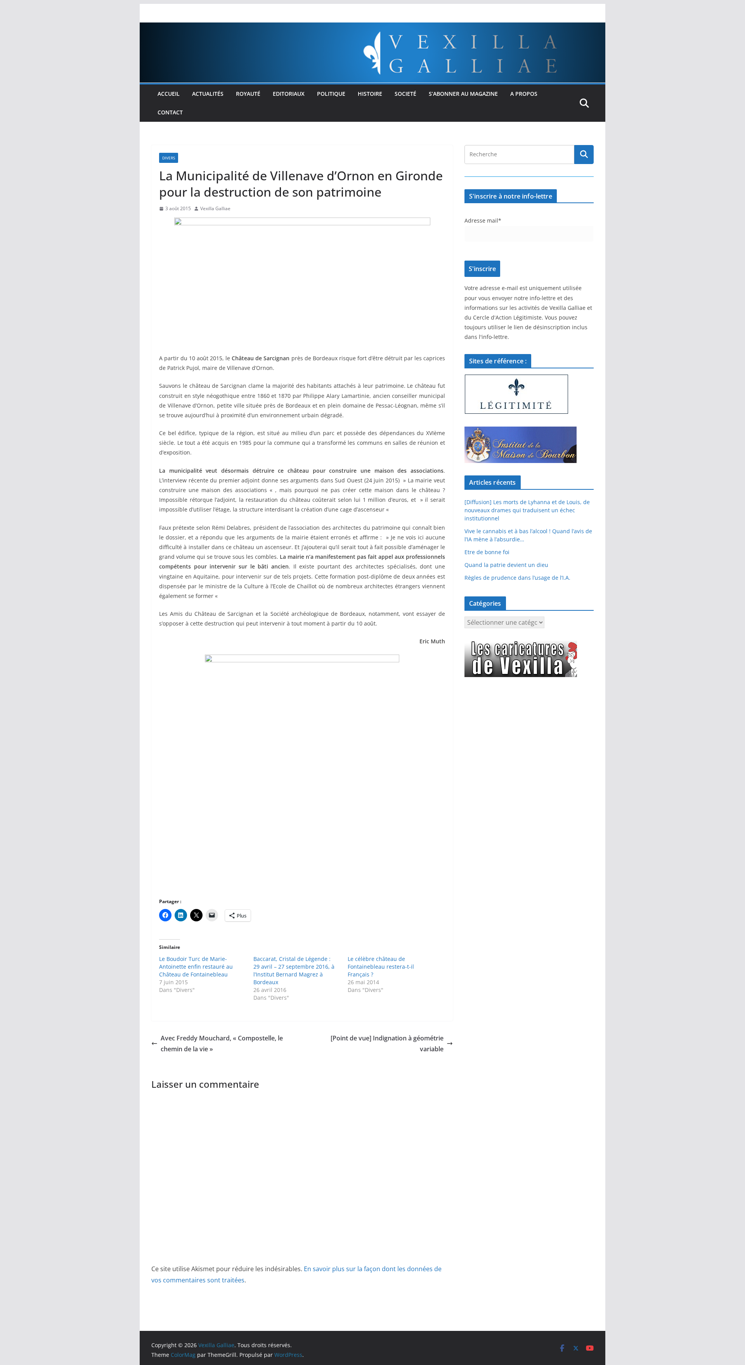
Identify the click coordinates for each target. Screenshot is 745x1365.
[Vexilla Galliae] (372, 28)
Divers (168, 158)
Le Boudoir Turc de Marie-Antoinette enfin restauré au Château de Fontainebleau (196, 966)
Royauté (248, 93)
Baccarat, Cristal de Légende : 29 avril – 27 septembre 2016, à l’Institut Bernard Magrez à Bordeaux (293, 970)
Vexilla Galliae (215, 208)
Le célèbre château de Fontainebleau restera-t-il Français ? (381, 966)
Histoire (370, 93)
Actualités (208, 93)
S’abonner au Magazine (463, 93)
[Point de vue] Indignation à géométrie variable (387, 1044)
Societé (405, 93)
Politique (331, 93)
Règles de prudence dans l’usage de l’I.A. (517, 577)
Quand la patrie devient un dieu (506, 564)
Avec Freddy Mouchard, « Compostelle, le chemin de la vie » (222, 1044)
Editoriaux (289, 93)
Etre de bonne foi (486, 552)
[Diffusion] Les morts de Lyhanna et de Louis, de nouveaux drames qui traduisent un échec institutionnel (527, 510)
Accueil (169, 93)
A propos (523, 93)
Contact (170, 112)
